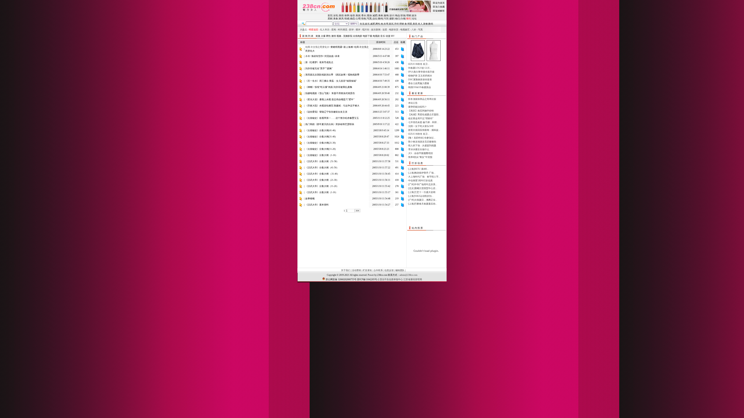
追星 (384, 29)
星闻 (333, 29)
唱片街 (365, 29)
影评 (351, 29)
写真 (420, 29)
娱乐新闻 (376, 29)
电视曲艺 (405, 29)
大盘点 (303, 29)
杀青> (322, 56)
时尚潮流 (342, 29)
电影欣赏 (393, 29)
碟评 (358, 29)
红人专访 (324, 29)
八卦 (414, 29)
